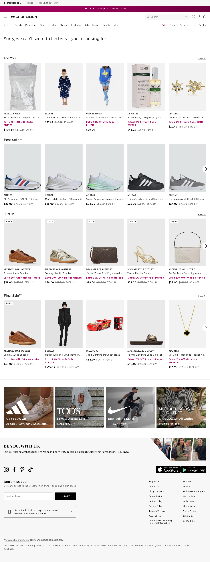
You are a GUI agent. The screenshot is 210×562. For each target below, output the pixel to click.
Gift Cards (188, 516)
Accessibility (155, 516)
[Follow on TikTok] (30, 471)
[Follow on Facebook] (14, 471)
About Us (187, 481)
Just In (7, 25)
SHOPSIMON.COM (12, 3)
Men (54, 25)
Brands (18, 25)
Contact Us (154, 486)
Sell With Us (189, 520)
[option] (22, 97)
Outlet (173, 25)
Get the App (189, 496)
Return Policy (155, 496)
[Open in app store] (168, 472)
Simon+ (184, 25)
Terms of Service (157, 511)
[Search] (167, 17)
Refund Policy (155, 501)
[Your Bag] (204, 17)
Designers (30, 25)
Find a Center (199, 25)
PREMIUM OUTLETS (48, 3)
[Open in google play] (193, 472)
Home (95, 25)
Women (44, 25)
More (116, 25)
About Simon (189, 506)
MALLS (30, 3)
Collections (188, 501)
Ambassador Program (194, 491)
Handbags (75, 25)
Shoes (63, 25)
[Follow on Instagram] (6, 471)
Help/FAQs (154, 481)
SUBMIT (65, 496)
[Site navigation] (5, 17)
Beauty (106, 25)
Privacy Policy (155, 506)
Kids (86, 25)
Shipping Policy (156, 491)
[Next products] (206, 169)
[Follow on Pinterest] (23, 471)
